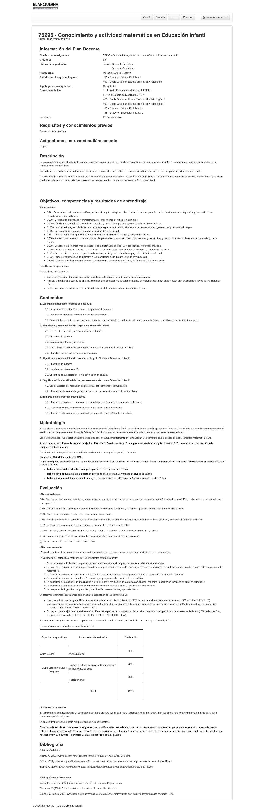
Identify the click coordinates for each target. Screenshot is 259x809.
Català (146, 17)
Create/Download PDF (216, 17)
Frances (187, 17)
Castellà (160, 17)
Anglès (174, 17)
